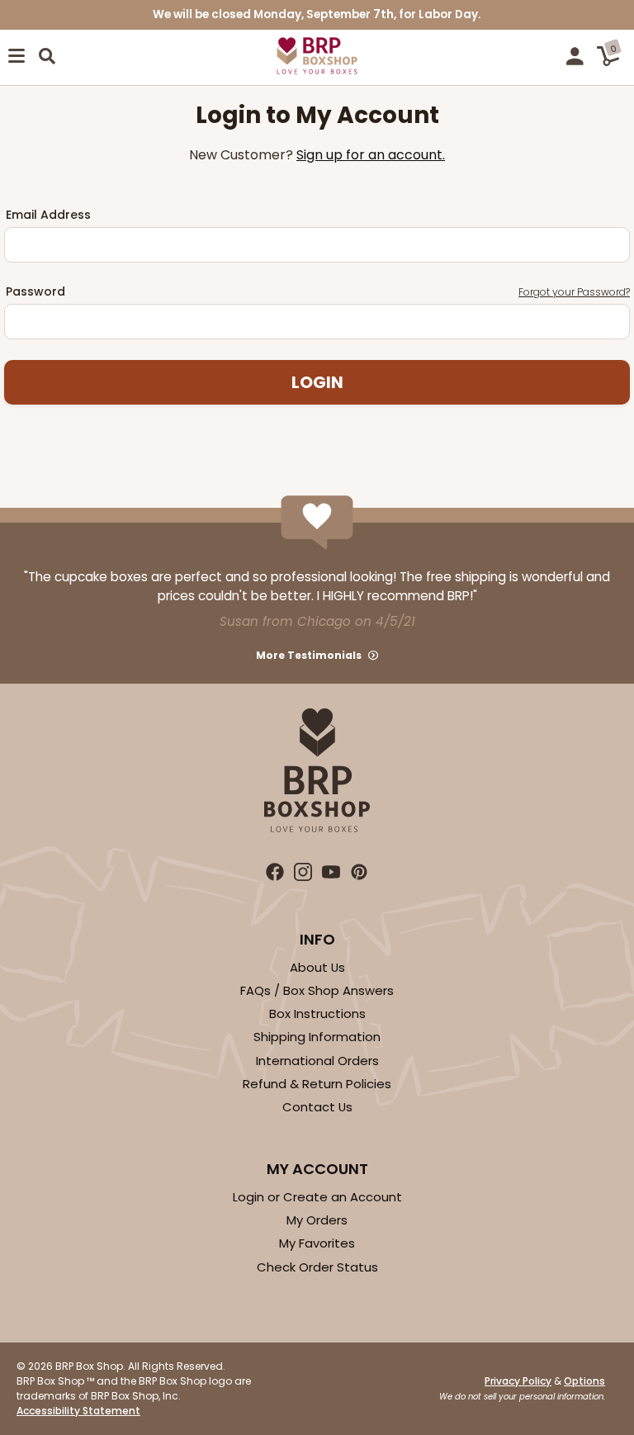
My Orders (317, 1220)
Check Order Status (317, 1267)
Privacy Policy (518, 1381)
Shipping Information (317, 1036)
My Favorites (317, 1243)
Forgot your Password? (574, 292)
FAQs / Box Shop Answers (317, 990)
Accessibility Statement (78, 1411)
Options (584, 1381)
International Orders (317, 1060)
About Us (317, 967)
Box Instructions (317, 1013)
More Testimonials (309, 655)
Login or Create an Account (317, 1196)
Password (318, 291)
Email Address (48, 214)
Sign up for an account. (370, 154)
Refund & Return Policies (317, 1083)
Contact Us (317, 1106)
